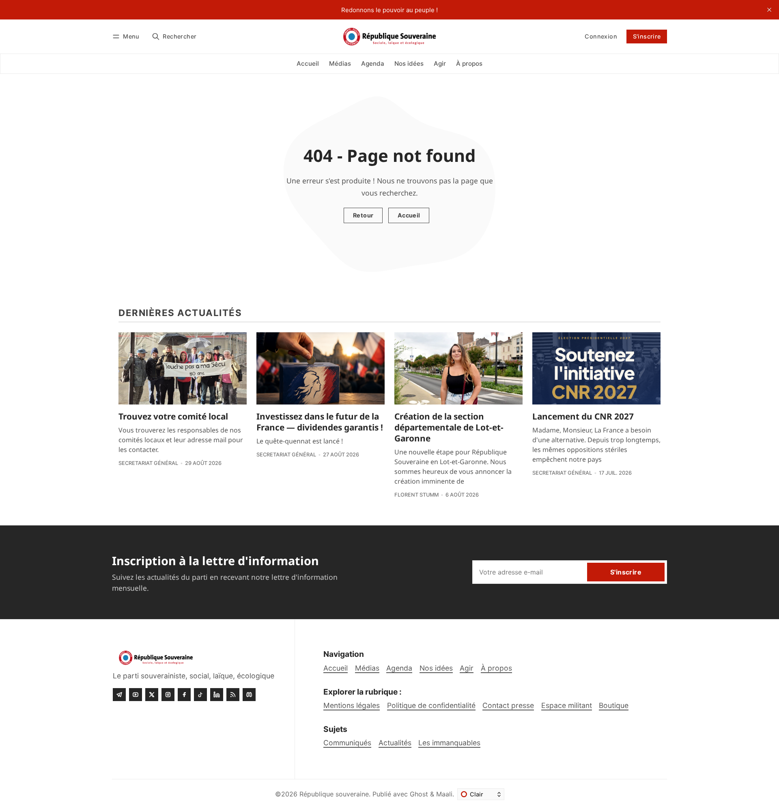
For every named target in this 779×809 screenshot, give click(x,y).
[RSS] (232, 694)
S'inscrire (647, 36)
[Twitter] (151, 694)
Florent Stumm (416, 495)
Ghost (419, 794)
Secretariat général (148, 463)
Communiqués (347, 742)
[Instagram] (167, 694)
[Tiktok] (200, 694)
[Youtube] (135, 694)
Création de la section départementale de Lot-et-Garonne (449, 427)
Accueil (409, 215)
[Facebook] (184, 694)
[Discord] (249, 694)
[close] (769, 9)
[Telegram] (119, 694)
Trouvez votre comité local (173, 416)
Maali (444, 794)
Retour (363, 215)
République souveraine (334, 794)
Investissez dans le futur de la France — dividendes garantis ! (319, 422)
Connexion (601, 36)
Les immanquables (449, 742)
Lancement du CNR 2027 (583, 416)
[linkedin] (216, 694)
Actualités (395, 742)
